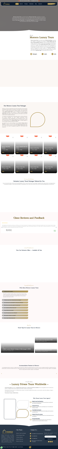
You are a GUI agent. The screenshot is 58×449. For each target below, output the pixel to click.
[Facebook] (48, 441)
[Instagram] (50, 441)
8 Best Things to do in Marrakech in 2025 (44, 339)
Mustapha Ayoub (5, 350)
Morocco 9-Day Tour (49, 166)
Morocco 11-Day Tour (20, 166)
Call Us (55, 54)
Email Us (45, 54)
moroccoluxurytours (38, 351)
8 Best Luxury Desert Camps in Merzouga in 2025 (17, 349)
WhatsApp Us (35, 54)
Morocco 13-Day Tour (34, 148)
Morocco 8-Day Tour (34, 166)
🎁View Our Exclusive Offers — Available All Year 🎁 (29, 0)
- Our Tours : (19, 430)
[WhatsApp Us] (31, 54)
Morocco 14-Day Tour (49, 148)
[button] (1, 373)
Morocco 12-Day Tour (6, 166)
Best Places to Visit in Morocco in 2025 (44, 349)
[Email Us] (43, 54)
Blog (36, 348)
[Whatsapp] (52, 441)
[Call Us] (52, 54)
